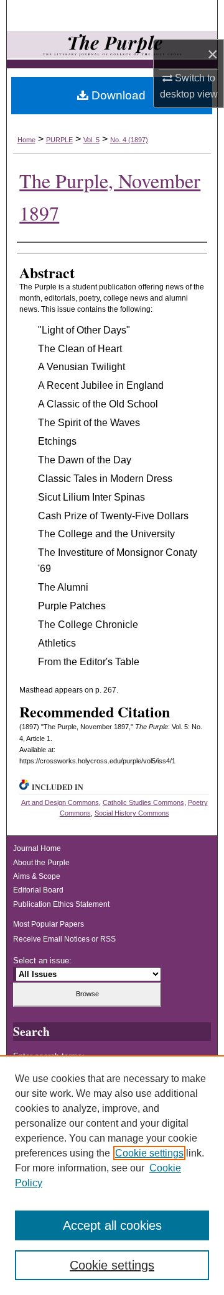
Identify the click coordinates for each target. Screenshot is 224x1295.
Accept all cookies (112, 1225)
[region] (112, 1175)
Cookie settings (149, 1153)
